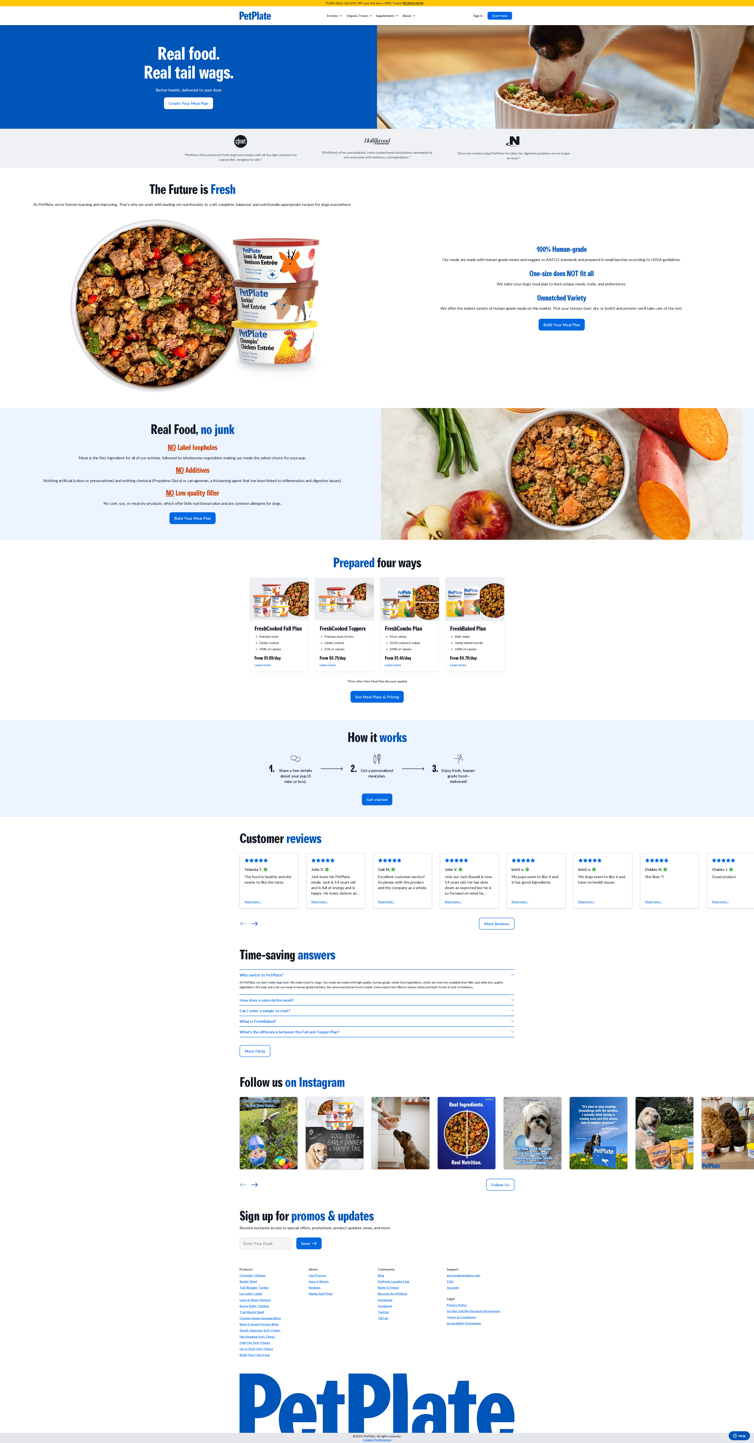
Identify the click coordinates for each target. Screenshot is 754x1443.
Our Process (317, 1275)
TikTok (383, 1318)
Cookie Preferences (377, 1440)
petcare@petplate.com (463, 1275)
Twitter (383, 1312)
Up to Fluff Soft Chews (256, 1349)
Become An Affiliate (392, 1293)
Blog (381, 1275)
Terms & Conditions (461, 1317)
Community (386, 1269)
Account (453, 1287)
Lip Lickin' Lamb (251, 1293)
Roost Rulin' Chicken (254, 1306)
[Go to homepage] (255, 16)
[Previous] (243, 924)
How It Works (319, 1281)
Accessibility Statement (464, 1323)
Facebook (385, 1306)
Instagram (385, 1300)
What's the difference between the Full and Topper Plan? (289, 1031)
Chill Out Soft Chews (255, 1342)
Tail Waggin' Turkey (254, 1287)
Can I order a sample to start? (265, 1010)
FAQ (450, 1281)
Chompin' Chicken (252, 1275)
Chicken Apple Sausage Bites (260, 1318)
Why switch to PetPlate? (261, 975)
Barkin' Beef (248, 1281)
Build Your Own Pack (255, 1355)
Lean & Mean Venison (255, 1300)
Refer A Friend (388, 1287)
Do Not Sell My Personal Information (473, 1311)
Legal (451, 1299)
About (313, 1269)
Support (452, 1269)
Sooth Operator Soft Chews (260, 1330)
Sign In (478, 15)
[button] (269, 880)
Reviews (314, 1287)
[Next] (254, 924)
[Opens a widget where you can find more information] (739, 1436)
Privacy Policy (457, 1305)
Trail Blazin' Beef (252, 1312)
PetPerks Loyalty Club (393, 1281)
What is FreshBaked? (258, 1021)
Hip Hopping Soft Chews (257, 1336)
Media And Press (321, 1293)
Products (246, 1269)
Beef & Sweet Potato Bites (259, 1324)
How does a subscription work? (267, 1000)
